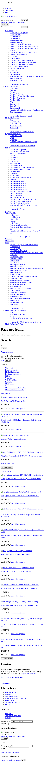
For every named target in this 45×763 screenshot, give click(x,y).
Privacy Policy (10, 700)
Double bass (14, 173)
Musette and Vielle (16, 80)
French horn (14, 88)
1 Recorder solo (15, 35)
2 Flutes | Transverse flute (18, 54)
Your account (9, 10)
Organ (12, 138)
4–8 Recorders (15, 39)
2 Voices (13, 221)
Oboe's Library (15, 290)
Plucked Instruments (12, 118)
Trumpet (12, 92)
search (7, 360)
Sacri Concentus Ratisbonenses (20, 298)
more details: (19, 84)
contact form (5, 683)
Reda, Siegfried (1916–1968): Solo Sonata (15, 554)
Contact (8, 694)
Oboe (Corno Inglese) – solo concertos (23, 62)
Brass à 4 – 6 (14, 104)
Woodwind (9, 31)
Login (7, 12)
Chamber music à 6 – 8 (18, 185)
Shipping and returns (12, 702)
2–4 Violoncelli (15, 171)
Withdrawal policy (11, 696)
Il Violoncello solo (16, 272)
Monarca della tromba (17, 284)
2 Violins (13, 155)
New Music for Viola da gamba (20, 288)
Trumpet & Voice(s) (16, 94)
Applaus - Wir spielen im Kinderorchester (24, 245)
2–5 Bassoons (14, 72)
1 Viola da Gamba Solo (18, 187)
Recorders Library (16, 296)
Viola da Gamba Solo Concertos (21, 191)
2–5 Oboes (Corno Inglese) (19, 66)
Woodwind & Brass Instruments (21, 318)
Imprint (7, 704)
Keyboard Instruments (13, 134)
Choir (12, 229)
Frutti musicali (14, 263)
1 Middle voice (15, 217)
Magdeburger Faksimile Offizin (20, 280)
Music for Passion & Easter (14, 324)
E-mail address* (6, 746)
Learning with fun (16, 278)
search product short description (14, 358)
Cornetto (13, 90)
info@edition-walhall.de (28, 673)
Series (7, 243)
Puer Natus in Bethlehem (18, 292)
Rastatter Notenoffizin (17, 294)
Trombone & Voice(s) (17, 98)
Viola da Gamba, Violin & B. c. (20, 201)
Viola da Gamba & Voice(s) (19, 203)
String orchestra (15, 175)
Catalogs (8, 718)
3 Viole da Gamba (16, 195)
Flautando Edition (16, 259)
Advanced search (7, 352)
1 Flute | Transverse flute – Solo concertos (24, 46)
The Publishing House (13, 716)
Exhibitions (9, 714)
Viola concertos (15, 163)
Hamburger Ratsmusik (17, 265)
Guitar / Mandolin (16, 124)
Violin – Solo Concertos (18, 154)
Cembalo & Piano (16, 136)
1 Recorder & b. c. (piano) (19, 33)
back (2, 360)
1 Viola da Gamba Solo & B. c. (20, 189)
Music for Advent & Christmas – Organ (23, 142)
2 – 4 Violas (14, 161)
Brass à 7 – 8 (14, 106)
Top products (5, 393)
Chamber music (15, 74)
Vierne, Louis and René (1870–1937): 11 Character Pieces (21, 479)
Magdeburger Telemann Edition (21, 282)
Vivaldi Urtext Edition (17, 302)
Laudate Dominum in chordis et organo (23, 276)
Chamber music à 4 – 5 (18, 183)
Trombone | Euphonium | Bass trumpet (23, 96)
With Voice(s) (14, 128)
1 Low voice (14, 219)
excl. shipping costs (18, 408)
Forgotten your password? (10, 752)
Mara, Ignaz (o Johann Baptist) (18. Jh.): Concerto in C (20, 496)
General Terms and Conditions (15, 698)
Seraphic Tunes (15, 300)
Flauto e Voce (14, 261)
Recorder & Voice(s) (17, 43)
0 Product (4, 22)
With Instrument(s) (16, 126)
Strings (7, 148)
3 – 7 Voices (14, 223)
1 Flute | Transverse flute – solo (20, 44)
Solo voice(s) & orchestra (18, 225)
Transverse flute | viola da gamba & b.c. (23, 52)
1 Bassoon (13, 70)
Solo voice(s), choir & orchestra (20, 227)
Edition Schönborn (16, 257)
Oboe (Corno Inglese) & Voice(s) (21, 64)
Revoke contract (10, 692)
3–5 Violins (14, 157)
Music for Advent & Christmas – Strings (23, 205)
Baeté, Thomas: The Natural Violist (13, 401)
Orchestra (8, 211)
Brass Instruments (11, 86)
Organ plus (13, 140)
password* (4, 748)
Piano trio (13, 179)
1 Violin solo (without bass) (19, 152)
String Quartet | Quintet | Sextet (20, 177)
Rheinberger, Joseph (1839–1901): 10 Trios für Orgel (19, 605)
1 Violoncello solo (16, 165)
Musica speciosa (15, 286)
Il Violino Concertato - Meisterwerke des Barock (26, 268)
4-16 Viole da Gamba (17, 197)
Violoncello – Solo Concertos (20, 169)
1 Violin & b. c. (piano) (18, 150)
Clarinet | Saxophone (17, 68)
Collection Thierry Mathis (18, 251)
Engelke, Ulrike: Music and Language (14, 439)
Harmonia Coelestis (16, 267)
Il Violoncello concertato (18, 270)
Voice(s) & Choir (11, 213)
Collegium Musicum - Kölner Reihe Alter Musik (26, 253)
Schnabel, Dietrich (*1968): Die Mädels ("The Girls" (19, 588)
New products (6, 471)
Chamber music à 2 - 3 (17, 181)
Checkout (8, 8)
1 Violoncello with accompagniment (22, 167)
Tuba (11, 102)
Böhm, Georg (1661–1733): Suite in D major (16, 571)
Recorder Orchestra (16, 41)
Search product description (12, 356)
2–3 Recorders (15, 37)
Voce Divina (14, 304)
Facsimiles (8, 239)
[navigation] (5, 734)
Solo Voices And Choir (18, 314)
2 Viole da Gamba (16, 193)
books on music (15, 247)
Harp (11, 120)
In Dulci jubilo (15, 274)
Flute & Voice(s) (15, 58)
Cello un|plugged (15, 249)
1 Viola (12, 159)
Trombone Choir (15, 100)
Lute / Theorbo (15, 122)
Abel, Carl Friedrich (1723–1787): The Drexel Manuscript (21, 456)
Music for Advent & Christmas (15, 310)
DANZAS (13, 255)
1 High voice (14, 215)
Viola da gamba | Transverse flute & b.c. (23, 199)
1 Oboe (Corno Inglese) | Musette (21, 60)
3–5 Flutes (13, 56)
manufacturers (6, 721)
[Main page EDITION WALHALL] (10, 16)
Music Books (9, 241)
